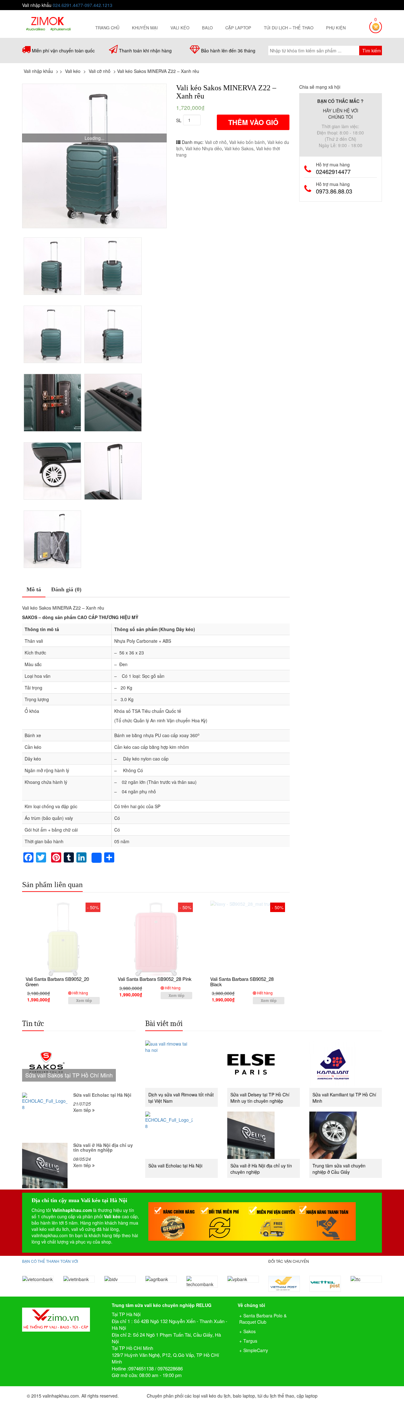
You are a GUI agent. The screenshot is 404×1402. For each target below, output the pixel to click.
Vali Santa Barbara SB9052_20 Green (57, 981)
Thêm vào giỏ (253, 122)
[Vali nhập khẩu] (48, 23)
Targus (250, 1341)
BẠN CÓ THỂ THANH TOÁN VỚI (50, 1261)
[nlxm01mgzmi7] (113, 471)
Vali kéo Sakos (238, 148)
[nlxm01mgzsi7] (113, 266)
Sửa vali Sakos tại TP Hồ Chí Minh (69, 1075)
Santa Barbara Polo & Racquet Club (263, 1318)
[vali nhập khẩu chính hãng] (62, 1314)
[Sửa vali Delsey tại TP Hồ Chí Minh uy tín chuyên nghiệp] (263, 1064)
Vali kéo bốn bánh (247, 142)
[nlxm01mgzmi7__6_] (113, 402)
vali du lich (58, 1229)
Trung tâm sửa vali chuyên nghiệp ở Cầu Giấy (338, 1168)
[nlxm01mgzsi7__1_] (52, 334)
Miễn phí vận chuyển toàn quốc (63, 50)
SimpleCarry (255, 1350)
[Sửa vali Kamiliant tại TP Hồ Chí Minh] (345, 1064)
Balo (207, 28)
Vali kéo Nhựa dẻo (203, 148)
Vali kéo (179, 28)
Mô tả (34, 589)
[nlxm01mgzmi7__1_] (52, 539)
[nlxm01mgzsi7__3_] (94, 156)
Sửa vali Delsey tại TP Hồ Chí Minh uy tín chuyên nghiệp (259, 1097)
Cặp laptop (238, 28)
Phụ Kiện (336, 28)
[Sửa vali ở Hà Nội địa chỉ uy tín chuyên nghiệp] (45, 1165)
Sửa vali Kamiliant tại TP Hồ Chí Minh (344, 1097)
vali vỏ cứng (83, 1229)
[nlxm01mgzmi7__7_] (52, 471)
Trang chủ (107, 28)
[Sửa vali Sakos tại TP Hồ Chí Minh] (79, 1064)
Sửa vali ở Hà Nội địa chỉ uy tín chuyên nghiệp (103, 1147)
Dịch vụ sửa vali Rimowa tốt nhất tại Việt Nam (181, 1097)
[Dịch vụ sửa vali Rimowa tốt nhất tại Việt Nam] (181, 1064)
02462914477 (333, 172)
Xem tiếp (84, 1000)
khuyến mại (145, 28)
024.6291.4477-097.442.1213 (82, 5)
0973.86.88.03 (334, 191)
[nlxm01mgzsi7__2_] (113, 334)
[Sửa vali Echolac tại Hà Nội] (45, 1115)
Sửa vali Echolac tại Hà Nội (102, 1095)
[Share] (96, 858)
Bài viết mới (164, 1023)
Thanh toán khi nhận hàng (145, 50)
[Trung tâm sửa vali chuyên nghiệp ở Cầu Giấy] (345, 1135)
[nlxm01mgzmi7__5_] (52, 402)
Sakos (249, 1331)
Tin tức (33, 1023)
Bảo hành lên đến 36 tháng (228, 50)
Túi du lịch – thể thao (288, 28)
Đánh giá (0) (66, 589)
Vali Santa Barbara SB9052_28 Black (242, 981)
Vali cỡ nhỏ (216, 142)
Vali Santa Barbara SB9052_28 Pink (155, 978)
